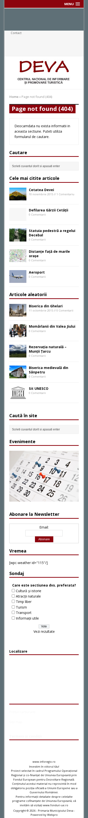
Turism (21, 607)
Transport (24, 612)
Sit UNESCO (38, 388)
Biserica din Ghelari (46, 306)
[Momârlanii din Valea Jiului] (17, 334)
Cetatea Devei (41, 189)
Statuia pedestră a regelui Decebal (52, 232)
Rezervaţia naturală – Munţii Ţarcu (47, 349)
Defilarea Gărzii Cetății (48, 210)
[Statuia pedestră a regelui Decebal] (17, 238)
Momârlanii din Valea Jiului (52, 326)
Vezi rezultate (44, 631)
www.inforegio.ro (44, 761)
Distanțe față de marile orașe (49, 253)
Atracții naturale (28, 596)
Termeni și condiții (25, 736)
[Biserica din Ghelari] (17, 313)
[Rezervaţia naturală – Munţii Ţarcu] (17, 354)
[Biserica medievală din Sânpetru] (17, 375)
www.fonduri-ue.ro (55, 805)
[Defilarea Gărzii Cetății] (17, 218)
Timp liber (24, 601)
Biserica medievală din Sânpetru (48, 369)
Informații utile (27, 618)
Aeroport (37, 272)
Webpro (52, 815)
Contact (16, 33)
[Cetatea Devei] (17, 197)
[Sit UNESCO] (17, 396)
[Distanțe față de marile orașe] (17, 259)
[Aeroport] (17, 280)
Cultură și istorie (28, 590)
